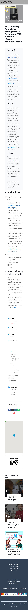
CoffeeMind (14, 604)
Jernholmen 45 (14, 566)
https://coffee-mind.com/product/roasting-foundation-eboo (14, 250)
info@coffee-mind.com (14, 579)
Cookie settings (14, 606)
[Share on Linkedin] (15, 410)
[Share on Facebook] (9, 410)
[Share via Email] (14, 413)
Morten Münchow (11, 57)
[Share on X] (12, 410)
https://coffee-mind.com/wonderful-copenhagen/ (16, 370)
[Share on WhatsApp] (18, 410)
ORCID (9, 83)
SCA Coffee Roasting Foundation (14, 392)
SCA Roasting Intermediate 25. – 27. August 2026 (13, 499)
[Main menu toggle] (25, 2)
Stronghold (13, 160)
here (15, 307)
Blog (13, 83)
